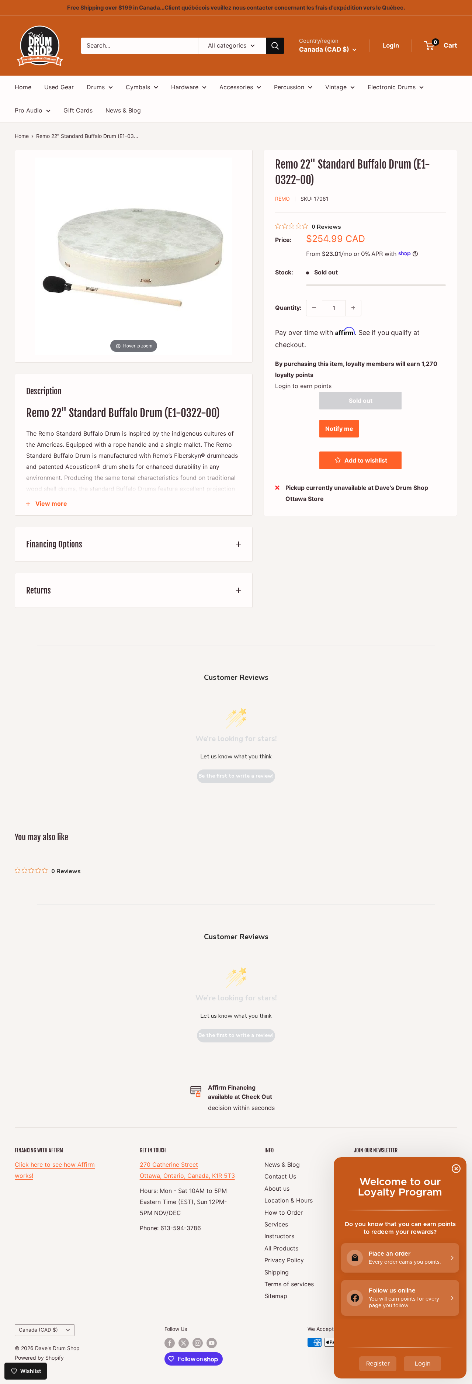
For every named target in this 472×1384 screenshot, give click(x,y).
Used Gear (59, 87)
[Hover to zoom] (133, 255)
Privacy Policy (284, 1260)
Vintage (336, 87)
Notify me (339, 428)
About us (276, 1188)
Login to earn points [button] (303, 385)
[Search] (275, 46)
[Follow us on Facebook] (169, 1343)
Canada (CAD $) (38, 1330)
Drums (96, 87)
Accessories (236, 87)
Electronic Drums (392, 87)
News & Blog (123, 110)
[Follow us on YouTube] (211, 1343)
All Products (281, 1248)
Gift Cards (78, 110)
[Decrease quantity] (314, 307)
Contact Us (280, 1176)
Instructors (279, 1236)
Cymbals (138, 87)
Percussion (289, 87)
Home (23, 87)
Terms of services (289, 1284)
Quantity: (288, 307)
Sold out (360, 400)
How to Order (283, 1212)
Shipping (276, 1272)
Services (276, 1224)
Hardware (184, 87)
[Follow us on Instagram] (197, 1343)
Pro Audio (28, 110)
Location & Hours (288, 1200)
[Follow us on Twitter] (183, 1343)
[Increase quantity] (353, 307)
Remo (282, 198)
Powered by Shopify (39, 1357)
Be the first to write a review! (236, 775)
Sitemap (275, 1296)
